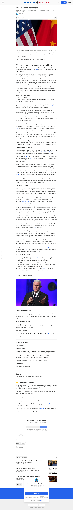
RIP (17, 84)
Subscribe (63, 2)
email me (42, 408)
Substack (31, 507)
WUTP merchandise (27, 400)
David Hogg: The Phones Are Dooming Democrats (29, 460)
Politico (20, 104)
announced (33, 263)
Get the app (42, 504)
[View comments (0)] (19, 17)
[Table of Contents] (1, 255)
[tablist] (21, 443)
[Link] (14, 65)
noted (35, 227)
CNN (17, 128)
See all (18, 484)
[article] (36, 463)
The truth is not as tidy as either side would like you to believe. (28, 470)
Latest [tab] (20, 457)
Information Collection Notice (36, 497)
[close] (47, 479)
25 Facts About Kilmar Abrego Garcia (25, 468)
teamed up (35, 257)
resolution (35, 98)
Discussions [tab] (24, 457)
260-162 (27, 156)
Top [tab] (17, 457)
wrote (36, 69)
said (27, 249)
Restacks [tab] (23, 443)
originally (51, 106)
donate (50, 55)
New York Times (30, 104)
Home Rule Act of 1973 (46, 152)
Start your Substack (33, 504)
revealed (46, 123)
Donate (19, 396)
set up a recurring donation (39, 396)
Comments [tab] (18, 443)
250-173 (31, 158)
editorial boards (51, 248)
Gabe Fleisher (20, 13)
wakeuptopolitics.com (49, 404)
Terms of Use (42, 496)
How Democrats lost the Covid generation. (24, 462)
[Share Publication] (59, 2)
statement (18, 174)
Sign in (69, 2)
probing (45, 326)
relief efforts (45, 268)
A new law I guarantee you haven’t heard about (28, 476)
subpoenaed (35, 313)
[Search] (56, 2)
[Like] (17, 17)
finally (26, 198)
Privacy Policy (45, 497)
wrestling (25, 232)
